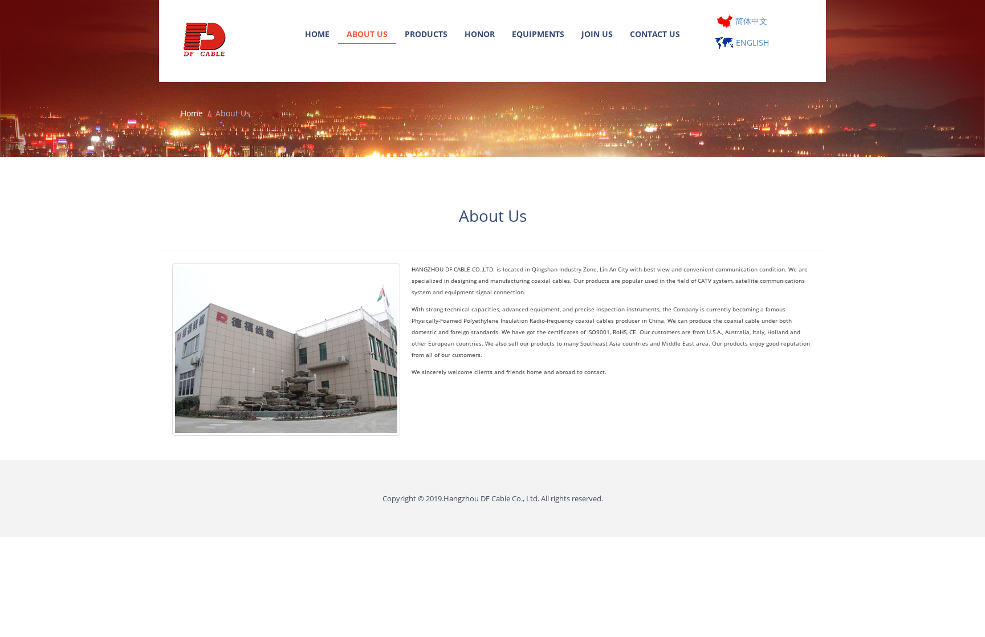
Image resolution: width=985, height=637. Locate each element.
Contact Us (655, 34)
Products (426, 34)
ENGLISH (751, 42)
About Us (367, 34)
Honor (480, 34)
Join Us (597, 34)
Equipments (538, 34)
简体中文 (750, 20)
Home (317, 34)
